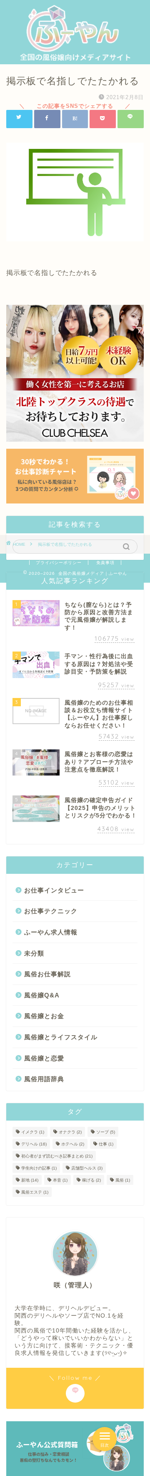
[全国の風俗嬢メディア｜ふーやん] (75, 56)
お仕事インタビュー (54, 890)
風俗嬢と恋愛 (44, 1058)
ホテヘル (72, 1144)
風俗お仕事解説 (47, 974)
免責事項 (105, 562)
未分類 (34, 953)
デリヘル (34, 1144)
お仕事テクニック (51, 910)
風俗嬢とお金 (44, 1015)
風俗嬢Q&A (42, 995)
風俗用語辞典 (44, 1078)
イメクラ (32, 1132)
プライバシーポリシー (59, 562)
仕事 (106, 1144)
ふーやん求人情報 (51, 932)
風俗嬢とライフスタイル (61, 1037)
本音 (60, 1180)
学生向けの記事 (39, 1168)
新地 (29, 1180)
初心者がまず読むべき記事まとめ (56, 1156)
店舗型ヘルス (86, 1168)
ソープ (105, 1132)
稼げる (91, 1180)
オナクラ (70, 1132)
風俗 (122, 1180)
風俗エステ (34, 1192)
